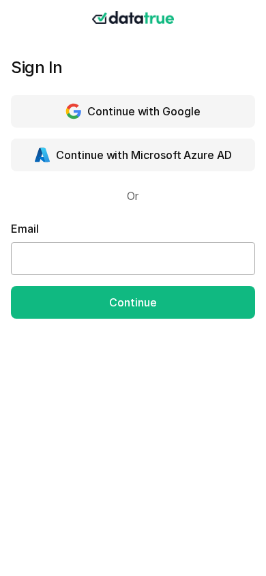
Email (25, 228)
